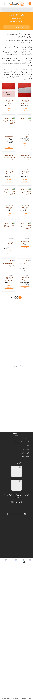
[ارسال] (3, 9)
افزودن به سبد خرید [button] (25, 109)
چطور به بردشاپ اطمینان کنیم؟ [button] (15, 383)
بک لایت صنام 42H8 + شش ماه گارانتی (25, 173)
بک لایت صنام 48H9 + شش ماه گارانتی (9, 173)
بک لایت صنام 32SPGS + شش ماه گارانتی (8, 102)
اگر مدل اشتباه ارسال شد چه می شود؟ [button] (17, 390)
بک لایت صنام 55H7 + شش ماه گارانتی (25, 279)
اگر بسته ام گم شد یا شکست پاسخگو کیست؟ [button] (17, 417)
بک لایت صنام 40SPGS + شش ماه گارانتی (8, 136)
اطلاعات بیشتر (9, 109)
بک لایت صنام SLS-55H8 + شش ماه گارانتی (24, 102)
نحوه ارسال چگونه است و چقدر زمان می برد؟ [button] (16, 375)
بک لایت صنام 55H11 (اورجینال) (9, 241)
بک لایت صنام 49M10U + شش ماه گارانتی (24, 241)
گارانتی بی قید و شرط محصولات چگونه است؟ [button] (20, 308)
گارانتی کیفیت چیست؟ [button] (19, 343)
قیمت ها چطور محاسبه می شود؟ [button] (18, 399)
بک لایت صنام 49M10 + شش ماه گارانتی (9, 207)
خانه (20, 18)
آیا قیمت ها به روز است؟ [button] (18, 349)
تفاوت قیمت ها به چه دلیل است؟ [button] (19, 366)
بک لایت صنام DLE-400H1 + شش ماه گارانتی (8, 279)
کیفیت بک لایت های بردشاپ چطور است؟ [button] (18, 357)
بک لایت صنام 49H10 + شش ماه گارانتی (25, 207)
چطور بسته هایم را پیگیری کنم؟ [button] (16, 425)
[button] (30, 3)
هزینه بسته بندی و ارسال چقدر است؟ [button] (17, 408)
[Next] (12, 297)
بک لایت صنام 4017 (25, 135)
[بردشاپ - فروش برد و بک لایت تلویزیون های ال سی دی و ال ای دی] (16, 4)
